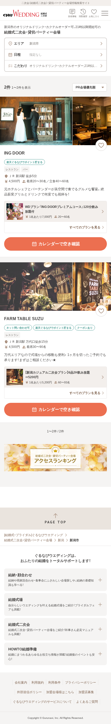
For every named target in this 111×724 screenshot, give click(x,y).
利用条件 (54, 682)
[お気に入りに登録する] (101, 145)
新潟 (61, 540)
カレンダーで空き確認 (59, 244)
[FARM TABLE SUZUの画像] (55, 286)
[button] (55, 579)
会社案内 (21, 682)
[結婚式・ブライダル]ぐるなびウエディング (33, 535)
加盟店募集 (86, 692)
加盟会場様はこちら (60, 692)
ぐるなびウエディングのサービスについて (42, 702)
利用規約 (37, 682)
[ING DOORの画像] (55, 121)
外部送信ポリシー (29, 692)
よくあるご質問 (87, 702)
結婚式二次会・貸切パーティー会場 (28, 540)
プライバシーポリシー (80, 682)
